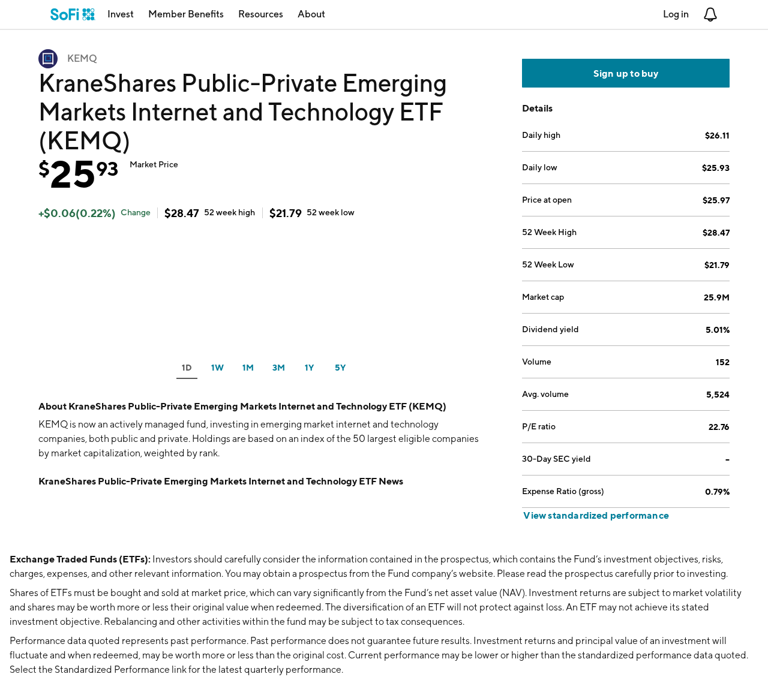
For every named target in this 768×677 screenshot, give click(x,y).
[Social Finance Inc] (73, 14)
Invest (120, 14)
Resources (260, 14)
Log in (676, 14)
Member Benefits (186, 14)
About (311, 14)
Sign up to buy (626, 73)
